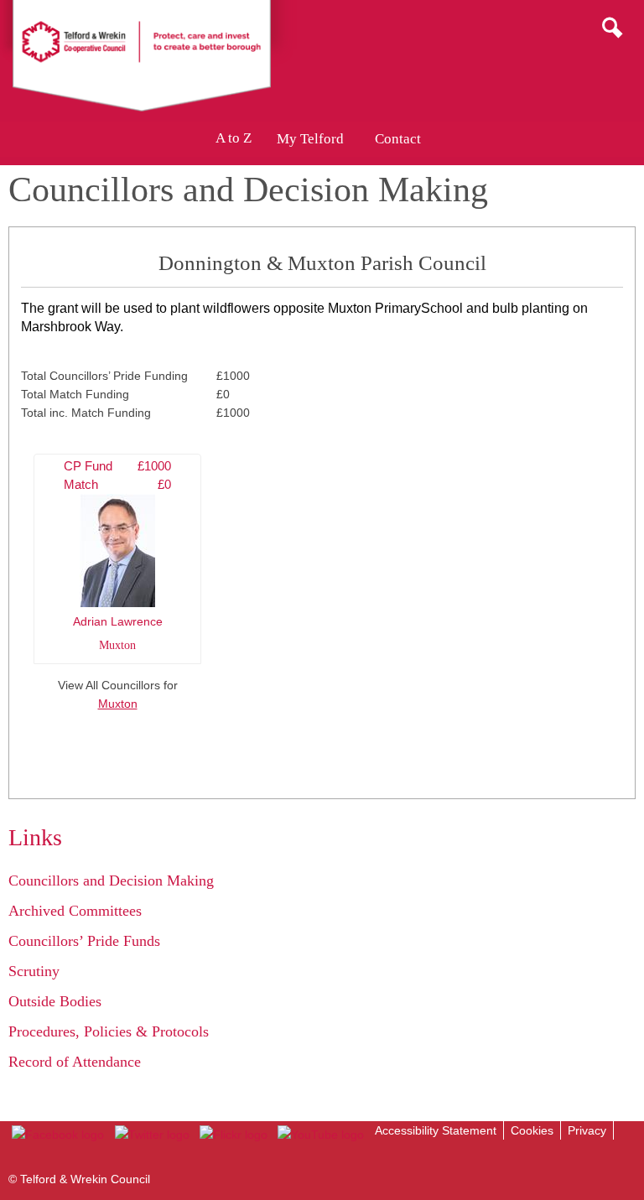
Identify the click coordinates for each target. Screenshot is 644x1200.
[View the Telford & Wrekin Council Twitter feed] (151, 1134)
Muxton (118, 703)
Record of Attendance (74, 1061)
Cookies (532, 1130)
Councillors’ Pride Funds (84, 940)
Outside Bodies (54, 1001)
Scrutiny (34, 971)
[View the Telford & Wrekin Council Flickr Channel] (233, 1134)
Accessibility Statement (435, 1130)
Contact (398, 139)
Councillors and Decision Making (111, 880)
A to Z (234, 139)
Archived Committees (75, 910)
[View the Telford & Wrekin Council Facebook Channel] (57, 1134)
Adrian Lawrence (117, 555)
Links (35, 837)
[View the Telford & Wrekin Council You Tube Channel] (320, 1134)
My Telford (310, 139)
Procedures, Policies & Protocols (108, 1031)
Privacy (587, 1130)
